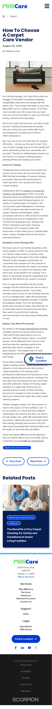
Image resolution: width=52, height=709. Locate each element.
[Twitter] (36, 647)
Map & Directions (26, 576)
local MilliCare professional (30, 441)
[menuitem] (26, 665)
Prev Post (15, 461)
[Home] (15, 6)
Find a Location (24, 639)
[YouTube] (29, 647)
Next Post (36, 461)
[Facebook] (15, 647)
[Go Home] (4, 16)
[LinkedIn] (22, 647)
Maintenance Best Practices (17, 448)
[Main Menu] (47, 6)
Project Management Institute (33, 328)
